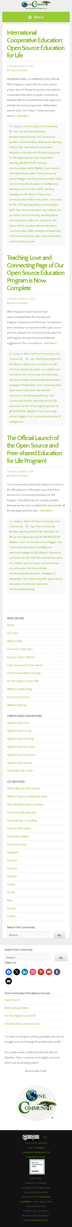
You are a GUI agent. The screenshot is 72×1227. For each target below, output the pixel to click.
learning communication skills (26, 189)
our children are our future (24, 563)
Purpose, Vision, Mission (21, 657)
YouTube (12, 868)
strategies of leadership (48, 231)
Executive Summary (18, 697)
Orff (19, 204)
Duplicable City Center (20, 770)
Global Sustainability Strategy (24, 673)
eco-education (43, 220)
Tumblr (11, 892)
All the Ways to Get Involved (23, 788)
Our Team (13, 633)
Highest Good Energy (19, 730)
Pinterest (12, 860)
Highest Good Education (21, 746)
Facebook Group (16, 844)
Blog (9, 900)
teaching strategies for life (23, 552)
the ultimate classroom (32, 131)
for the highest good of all (23, 157)
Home (10, 625)
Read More (23, 116)
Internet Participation (19, 828)
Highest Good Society (19, 762)
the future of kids (18, 380)
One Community (36, 5)
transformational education (40, 225)
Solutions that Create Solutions (22, 1023)
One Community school (33, 542)
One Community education (25, 184)
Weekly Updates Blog (19, 689)
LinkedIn (12, 876)
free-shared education (28, 210)
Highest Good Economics (21, 754)
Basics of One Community (39, 353)
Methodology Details (17, 1008)
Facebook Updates (18, 836)
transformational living (22, 137)
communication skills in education (28, 199)
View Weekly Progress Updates (25, 804)
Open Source (12, 1000)
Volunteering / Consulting (22, 820)
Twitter (11, 884)
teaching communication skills (44, 178)
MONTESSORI (28, 163)
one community (31, 215)
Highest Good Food (18, 723)
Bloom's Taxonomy (39, 194)
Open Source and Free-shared (25, 665)
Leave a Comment (19, 70)
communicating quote (22, 241)
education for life (31, 152)
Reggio (22, 178)
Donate (11, 908)
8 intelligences (50, 184)
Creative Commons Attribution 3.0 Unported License (35, 1152)
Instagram (13, 852)
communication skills (21, 231)
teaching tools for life (45, 400)
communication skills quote (34, 142)
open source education (48, 236)
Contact (11, 916)
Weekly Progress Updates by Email (27, 796)
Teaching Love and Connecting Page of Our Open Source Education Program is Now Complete (35, 273)
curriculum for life (46, 364)
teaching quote (50, 152)
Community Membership (21, 812)
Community (31, 126)
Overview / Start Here (20, 649)
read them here (39, 1220)
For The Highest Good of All (23, 681)
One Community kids (21, 236)
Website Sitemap (17, 705)
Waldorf (39, 168)
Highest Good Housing (20, 738)
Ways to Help (15, 641)
